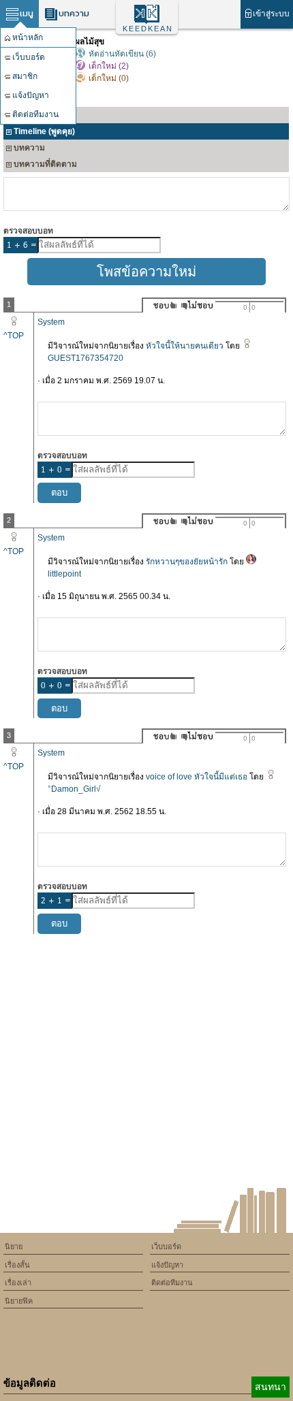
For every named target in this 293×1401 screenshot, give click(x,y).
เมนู (26, 13)
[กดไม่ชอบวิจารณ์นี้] (196, 305)
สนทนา (270, 1386)
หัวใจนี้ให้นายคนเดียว (184, 346)
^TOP (13, 335)
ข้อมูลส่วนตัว (36, 115)
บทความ (74, 13)
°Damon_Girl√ (74, 789)
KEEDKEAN (148, 29)
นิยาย (13, 1246)
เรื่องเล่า (18, 1282)
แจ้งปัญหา (30, 95)
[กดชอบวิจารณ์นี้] (161, 305)
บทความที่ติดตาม (45, 164)
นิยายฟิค (19, 1301)
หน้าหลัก (27, 37)
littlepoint (64, 574)
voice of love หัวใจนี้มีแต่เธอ (196, 777)
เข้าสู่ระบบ (271, 13)
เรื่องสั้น (17, 1265)
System (51, 322)
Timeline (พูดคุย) (44, 131)
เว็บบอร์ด (28, 57)
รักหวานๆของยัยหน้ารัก (187, 561)
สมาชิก (24, 76)
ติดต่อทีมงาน (35, 114)
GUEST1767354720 (85, 358)
